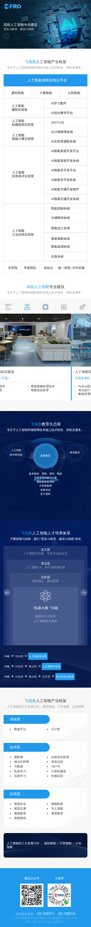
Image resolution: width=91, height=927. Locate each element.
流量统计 (58, 921)
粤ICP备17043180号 (38, 921)
